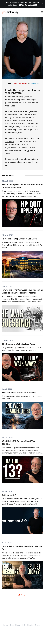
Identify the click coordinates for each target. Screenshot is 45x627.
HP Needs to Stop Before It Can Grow (19, 239)
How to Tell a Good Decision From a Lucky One (22, 547)
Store (12, 625)
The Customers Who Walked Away (18, 344)
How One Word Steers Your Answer (19, 392)
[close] (42, 4)
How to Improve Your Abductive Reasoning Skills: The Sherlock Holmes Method (22, 291)
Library (17, 625)
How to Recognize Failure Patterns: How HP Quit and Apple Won (22, 186)
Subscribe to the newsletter (17, 159)
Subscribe (30, 625)
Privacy (37, 625)
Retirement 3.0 (9, 495)
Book (23, 625)
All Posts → (22, 595)
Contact (5, 625)
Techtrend (9, 141)
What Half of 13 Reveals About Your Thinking (19, 442)
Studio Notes (24, 114)
